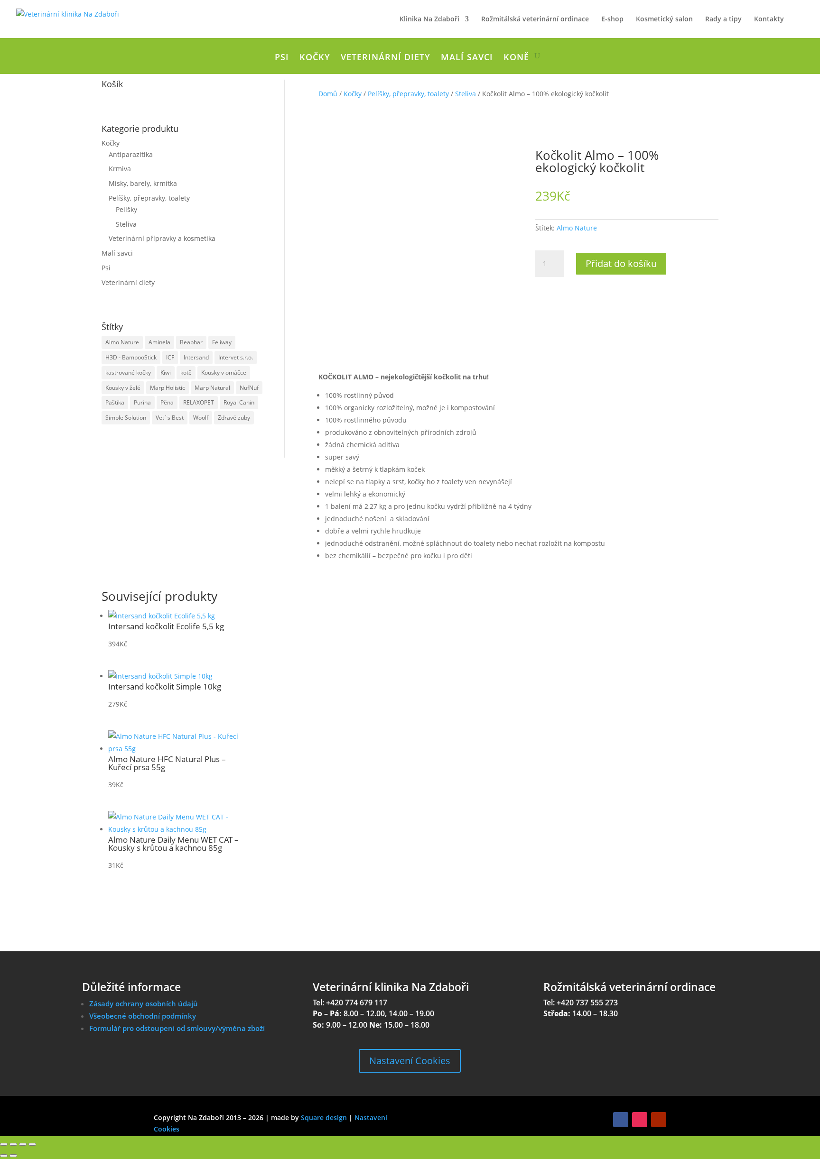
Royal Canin (239, 402)
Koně (516, 58)
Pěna (167, 402)
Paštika (114, 402)
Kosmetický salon (664, 19)
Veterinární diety (385, 58)
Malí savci (467, 58)
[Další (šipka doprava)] (13, 1155)
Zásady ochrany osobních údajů (143, 1003)
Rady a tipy (723, 19)
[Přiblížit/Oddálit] (4, 1144)
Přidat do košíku (621, 263)
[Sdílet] (23, 1144)
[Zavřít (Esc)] (32, 1144)
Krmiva (120, 168)
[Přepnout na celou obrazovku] (13, 1144)
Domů (327, 93)
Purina (142, 402)
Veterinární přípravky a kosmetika (162, 238)
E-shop (612, 19)
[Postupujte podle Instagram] (639, 1119)
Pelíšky (126, 209)
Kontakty (769, 19)
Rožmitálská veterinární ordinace (535, 19)
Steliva (126, 224)
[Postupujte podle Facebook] (620, 1119)
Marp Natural (212, 388)
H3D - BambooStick (131, 357)
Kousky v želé (122, 388)
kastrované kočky (128, 372)
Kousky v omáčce (223, 372)
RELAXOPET (198, 402)
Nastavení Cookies (409, 1060)
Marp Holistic (167, 388)
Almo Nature (122, 342)
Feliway (222, 342)
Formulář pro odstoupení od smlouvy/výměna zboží (177, 1028)
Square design (324, 1117)
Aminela (159, 342)
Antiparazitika (131, 154)
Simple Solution (125, 418)
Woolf (200, 418)
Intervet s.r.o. (235, 357)
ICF (170, 357)
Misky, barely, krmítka (143, 183)
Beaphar (191, 342)
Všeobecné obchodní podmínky (142, 1016)
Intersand (196, 357)
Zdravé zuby (234, 418)
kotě (186, 372)
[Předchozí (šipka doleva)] (4, 1155)
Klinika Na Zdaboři (429, 19)
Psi (282, 58)
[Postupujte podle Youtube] (658, 1119)
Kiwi (165, 372)
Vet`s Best (170, 418)
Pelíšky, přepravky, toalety (149, 197)
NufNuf (249, 388)
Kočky (314, 58)
